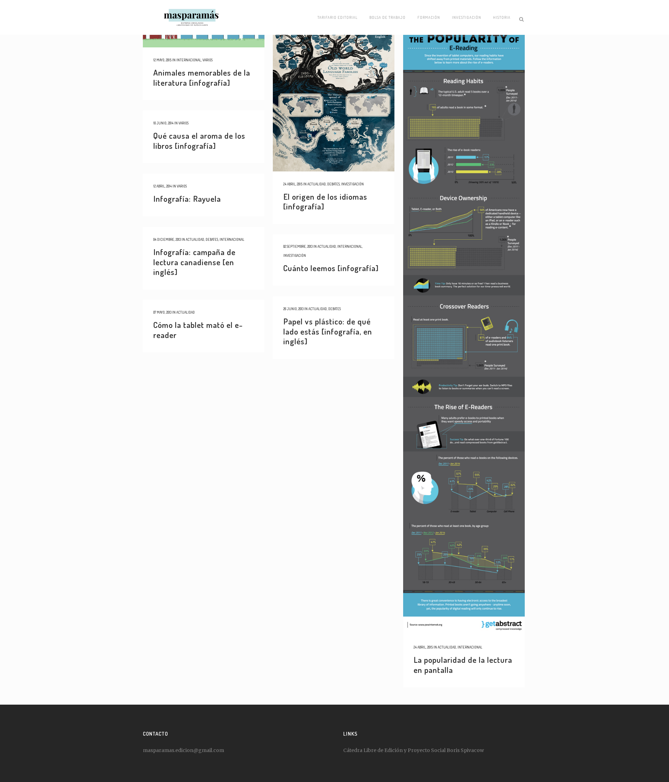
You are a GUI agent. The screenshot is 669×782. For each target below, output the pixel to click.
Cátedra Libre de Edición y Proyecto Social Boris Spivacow (413, 750)
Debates (333, 184)
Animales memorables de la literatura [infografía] (201, 77)
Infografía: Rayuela (187, 198)
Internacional (188, 60)
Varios (207, 60)
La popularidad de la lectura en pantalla (463, 664)
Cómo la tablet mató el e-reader (198, 330)
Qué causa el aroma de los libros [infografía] (199, 140)
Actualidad (316, 184)
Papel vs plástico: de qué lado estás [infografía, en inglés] (327, 331)
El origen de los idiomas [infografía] (325, 201)
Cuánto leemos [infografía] (331, 268)
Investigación (352, 184)
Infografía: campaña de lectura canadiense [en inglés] (194, 262)
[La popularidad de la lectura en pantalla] (464, 317)
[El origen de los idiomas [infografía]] (333, 85)
